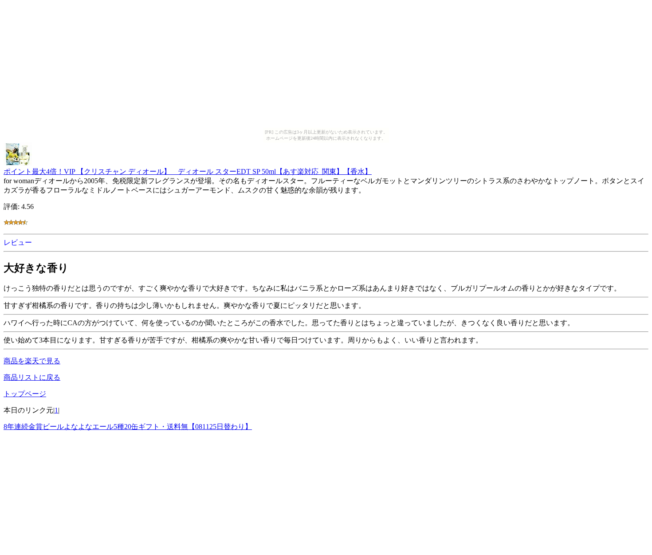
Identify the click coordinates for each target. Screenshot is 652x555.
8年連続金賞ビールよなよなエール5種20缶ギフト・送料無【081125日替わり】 (128, 426)
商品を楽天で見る (32, 361)
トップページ (25, 394)
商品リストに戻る (32, 377)
